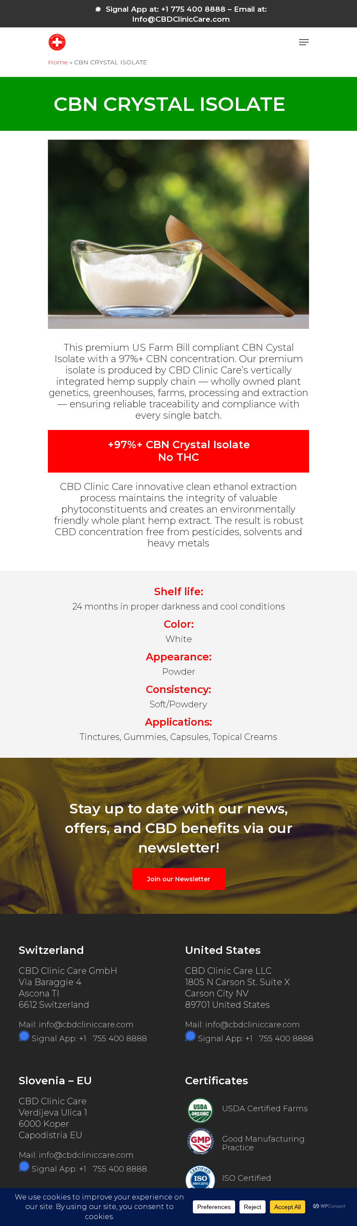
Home (58, 62)
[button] (304, 42)
